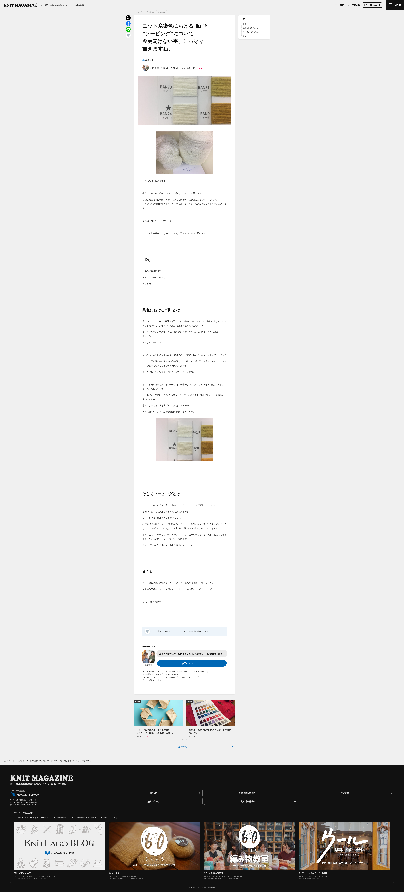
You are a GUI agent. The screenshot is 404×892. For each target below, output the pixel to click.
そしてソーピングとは (251, 32)
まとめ (245, 36)
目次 (244, 24)
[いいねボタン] (147, 631)
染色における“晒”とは (250, 28)
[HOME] (20, 5)
